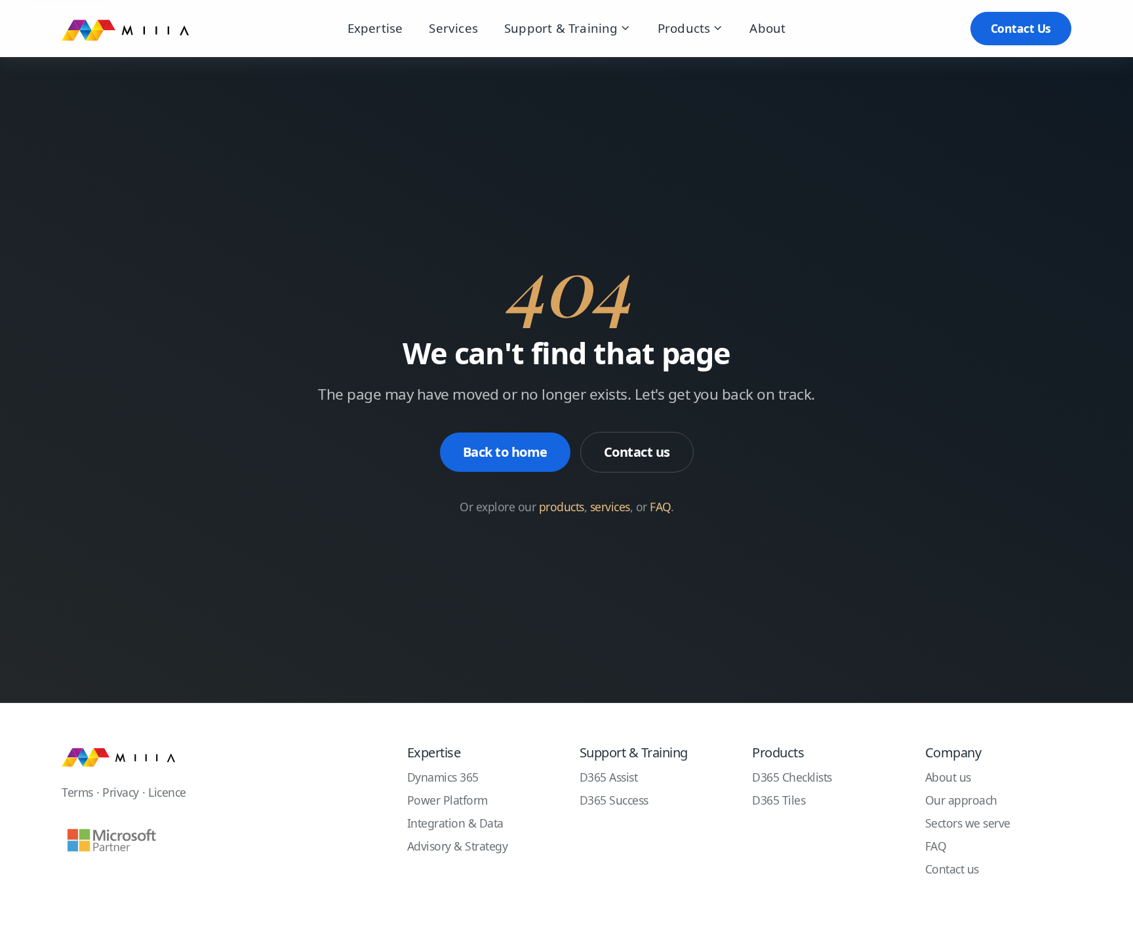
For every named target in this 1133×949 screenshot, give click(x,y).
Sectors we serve (967, 823)
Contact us (637, 452)
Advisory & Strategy (457, 846)
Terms (77, 792)
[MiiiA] (118, 756)
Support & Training (561, 28)
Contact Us (1021, 28)
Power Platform (447, 800)
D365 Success (614, 800)
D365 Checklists (792, 777)
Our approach (961, 800)
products (561, 507)
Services (453, 28)
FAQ (660, 507)
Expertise (375, 28)
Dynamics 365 (443, 777)
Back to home (505, 452)
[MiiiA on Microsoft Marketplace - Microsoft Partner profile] (111, 840)
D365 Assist (609, 777)
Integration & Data (455, 823)
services (610, 507)
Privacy (120, 792)
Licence (167, 792)
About (767, 28)
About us (948, 777)
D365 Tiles (778, 800)
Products (684, 28)
